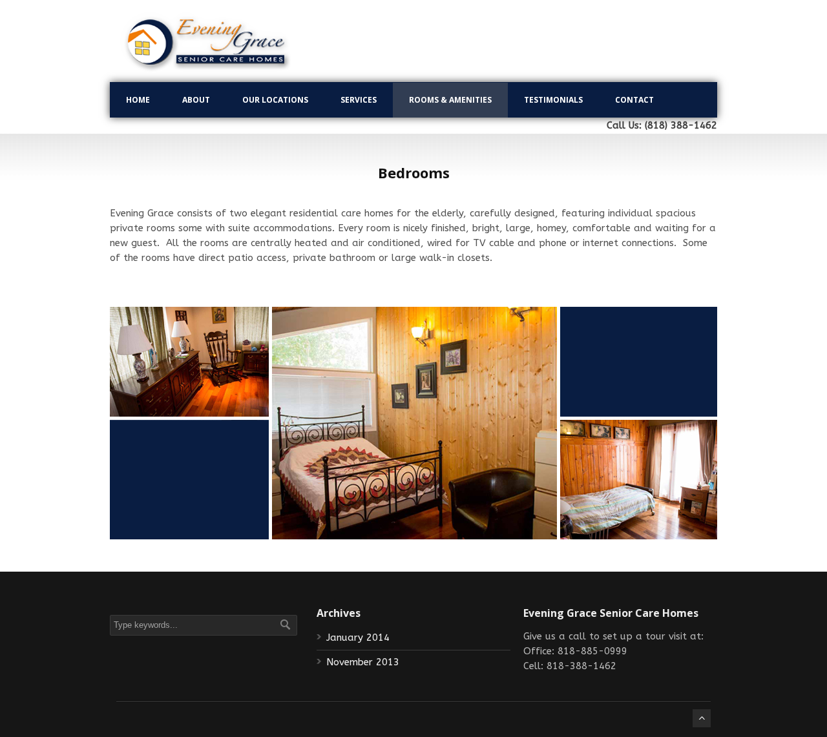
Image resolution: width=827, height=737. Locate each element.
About (196, 99)
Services (358, 99)
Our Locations (275, 99)
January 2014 (358, 637)
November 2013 (362, 662)
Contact (634, 99)
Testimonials (553, 99)
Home (138, 99)
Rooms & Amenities (450, 99)
